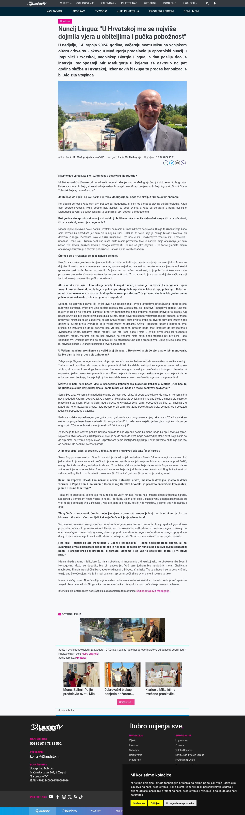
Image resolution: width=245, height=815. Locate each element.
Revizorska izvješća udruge (190, 755)
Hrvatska (65, 21)
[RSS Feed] (75, 797)
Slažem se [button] (139, 803)
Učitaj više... (125, 702)
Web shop (134, 750)
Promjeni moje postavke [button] (180, 803)
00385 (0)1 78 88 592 (46, 744)
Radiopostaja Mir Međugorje (152, 591)
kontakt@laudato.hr (45, 756)
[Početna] (38, 3)
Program (78, 11)
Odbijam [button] (155, 803)
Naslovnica (54, 11)
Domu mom (191, 11)
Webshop (150, 3)
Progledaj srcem (161, 11)
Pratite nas (129, 3)
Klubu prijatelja (90, 653)
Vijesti (64, 4)
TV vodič (101, 11)
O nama (180, 745)
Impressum (182, 740)
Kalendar (106, 4)
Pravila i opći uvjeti (185, 759)
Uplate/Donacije (184, 750)
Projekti (187, 4)
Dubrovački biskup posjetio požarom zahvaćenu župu (118, 694)
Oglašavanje (85, 3)
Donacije (169, 3)
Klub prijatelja (128, 11)
